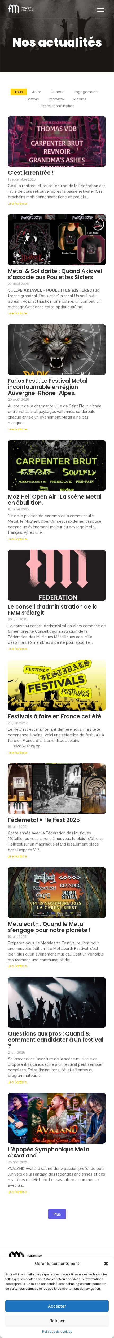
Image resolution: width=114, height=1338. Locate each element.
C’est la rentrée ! (31, 173)
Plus (57, 1214)
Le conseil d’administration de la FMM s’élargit (53, 610)
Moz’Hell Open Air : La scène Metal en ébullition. (54, 500)
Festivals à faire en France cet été (54, 716)
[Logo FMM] (21, 8)
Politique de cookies (57, 1331)
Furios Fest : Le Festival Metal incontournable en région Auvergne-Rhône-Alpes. (47, 387)
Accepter (57, 1306)
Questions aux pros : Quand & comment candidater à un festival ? (55, 1040)
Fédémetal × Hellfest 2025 (44, 820)
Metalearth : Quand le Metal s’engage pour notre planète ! (49, 927)
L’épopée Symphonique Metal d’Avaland (49, 1152)
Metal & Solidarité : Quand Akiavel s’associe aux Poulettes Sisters (55, 274)
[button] (106, 1263)
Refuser (57, 1320)
